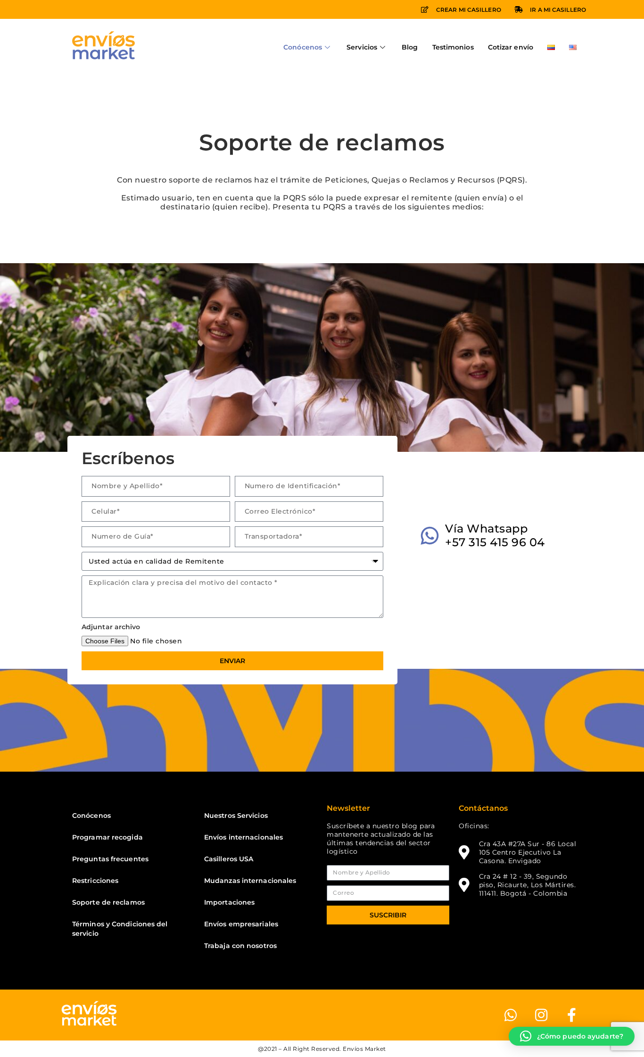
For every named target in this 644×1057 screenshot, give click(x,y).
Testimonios (453, 47)
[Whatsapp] (510, 1015)
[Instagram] (541, 1015)
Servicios (362, 47)
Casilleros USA (228, 859)
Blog (410, 47)
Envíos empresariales (241, 924)
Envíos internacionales (243, 837)
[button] (572, 1036)
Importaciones (229, 902)
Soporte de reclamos (108, 902)
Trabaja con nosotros (240, 945)
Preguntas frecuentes (110, 859)
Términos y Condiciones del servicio (120, 929)
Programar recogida (107, 837)
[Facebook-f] (572, 1015)
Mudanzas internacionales (250, 880)
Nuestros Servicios (236, 815)
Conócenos (302, 47)
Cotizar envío (510, 47)
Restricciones (95, 880)
